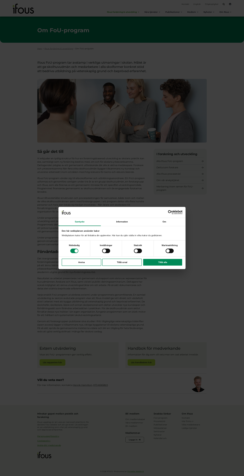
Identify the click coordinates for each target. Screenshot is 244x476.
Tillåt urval (122, 262)
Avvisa (81, 262)
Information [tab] (122, 221)
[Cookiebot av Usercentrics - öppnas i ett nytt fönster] (170, 212)
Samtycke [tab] (80, 221)
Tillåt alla (162, 262)
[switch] (106, 251)
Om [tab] (164, 221)
